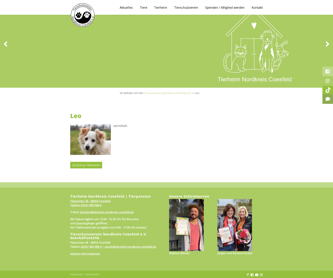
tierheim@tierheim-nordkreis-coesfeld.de (107, 212)
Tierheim (160, 7)
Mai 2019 (188, 93)
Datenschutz (92, 274)
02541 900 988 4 (91, 205)
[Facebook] (327, 71)
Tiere (143, 7)
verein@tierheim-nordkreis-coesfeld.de (130, 247)
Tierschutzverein (186, 7)
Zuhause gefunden (162, 93)
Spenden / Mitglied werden (225, 7)
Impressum (76, 274)
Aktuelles (126, 7)
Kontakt (257, 7)
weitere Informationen (85, 254)
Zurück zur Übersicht (86, 165)
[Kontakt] (327, 99)
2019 (177, 93)
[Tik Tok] (327, 90)
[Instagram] (327, 81)
